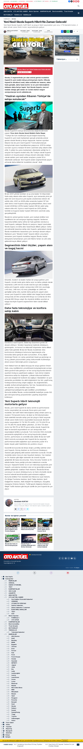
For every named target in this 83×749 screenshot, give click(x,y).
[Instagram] (24, 509)
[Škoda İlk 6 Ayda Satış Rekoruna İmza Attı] (28, 522)
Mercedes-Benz (16, 687)
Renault (14, 702)
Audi (13, 638)
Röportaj (9, 728)
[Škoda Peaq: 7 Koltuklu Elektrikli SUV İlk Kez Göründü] (28, 538)
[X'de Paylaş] (65, 31)
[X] (62, 558)
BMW (13, 642)
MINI (12, 689)
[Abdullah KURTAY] (9, 502)
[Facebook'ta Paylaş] (62, 31)
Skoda (14, 19)
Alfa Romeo (15, 636)
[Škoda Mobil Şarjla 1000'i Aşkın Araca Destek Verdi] (44, 522)
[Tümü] (77, 59)
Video (8, 724)
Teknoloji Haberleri (17, 632)
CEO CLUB (12, 591)
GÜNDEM (14, 601)
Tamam (64, 740)
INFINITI (14, 663)
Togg (13, 714)
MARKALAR (27, 15)
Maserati (14, 683)
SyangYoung (15, 712)
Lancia (13, 675)
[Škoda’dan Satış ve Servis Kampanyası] (12, 538)
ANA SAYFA (8, 11)
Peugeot (14, 698)
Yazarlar (9, 726)
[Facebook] (18, 509)
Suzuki (13, 710)
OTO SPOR (15, 620)
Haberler (7, 19)
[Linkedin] (27, 509)
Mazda (13, 685)
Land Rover (15, 677)
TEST (10, 587)
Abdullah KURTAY (21, 501)
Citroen (14, 646)
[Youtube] (71, 558)
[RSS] (74, 558)
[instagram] (51, 572)
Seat (13, 704)
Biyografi (9, 731)
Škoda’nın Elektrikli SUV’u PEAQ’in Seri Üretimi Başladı (11, 529)
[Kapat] (82, 740)
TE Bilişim (76, 567)
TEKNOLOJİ (18, 15)
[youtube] (67, 572)
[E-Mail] (15, 509)
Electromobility (57, 11)
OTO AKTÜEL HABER (20, 11)
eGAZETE (11, 593)
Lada (13, 671)
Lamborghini (15, 673)
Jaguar (13, 665)
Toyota (13, 716)
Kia (12, 669)
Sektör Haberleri (17, 605)
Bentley (14, 640)
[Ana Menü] (78, 13)
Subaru (13, 708)
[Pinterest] (65, 558)
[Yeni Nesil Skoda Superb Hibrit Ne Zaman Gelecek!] (29, 50)
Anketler (9, 733)
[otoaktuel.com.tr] (16, 6)
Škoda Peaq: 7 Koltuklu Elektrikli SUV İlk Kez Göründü (28, 545)
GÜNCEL (11, 583)
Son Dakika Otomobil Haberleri (22, 599)
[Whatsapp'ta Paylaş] (68, 31)
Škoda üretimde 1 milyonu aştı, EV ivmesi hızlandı (43, 545)
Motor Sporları (34, 11)
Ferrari (13, 650)
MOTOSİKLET (8, 15)
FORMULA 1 (15, 617)
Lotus (13, 681)
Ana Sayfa (9, 576)
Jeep (13, 667)
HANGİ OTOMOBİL (14, 585)
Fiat (12, 652)
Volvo (13, 720)
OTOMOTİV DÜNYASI (18, 603)
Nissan (13, 694)
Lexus (13, 679)
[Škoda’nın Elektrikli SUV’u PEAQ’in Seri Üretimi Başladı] (12, 522)
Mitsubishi (14, 691)
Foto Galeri (10, 722)
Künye (8, 735)
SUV (12, 613)
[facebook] (18, 572)
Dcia (12, 648)
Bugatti (14, 644)
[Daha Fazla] (71, 31)
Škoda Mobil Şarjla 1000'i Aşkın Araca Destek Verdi (43, 529)
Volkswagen (15, 718)
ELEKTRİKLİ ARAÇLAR (19, 609)
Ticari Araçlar (68, 11)
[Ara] (78, 6)
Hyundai (14, 661)
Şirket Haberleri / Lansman (20, 607)
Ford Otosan (15, 657)
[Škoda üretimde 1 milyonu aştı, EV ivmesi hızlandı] (44, 538)
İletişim (8, 737)
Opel (13, 696)
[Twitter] (21, 509)
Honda (13, 659)
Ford (13, 654)
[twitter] (34, 572)
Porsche (14, 700)
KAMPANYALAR (45, 11)
